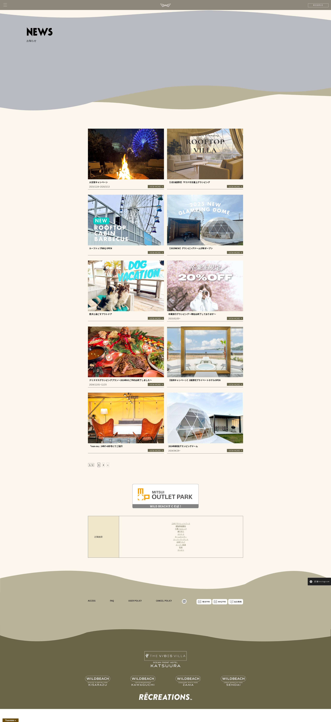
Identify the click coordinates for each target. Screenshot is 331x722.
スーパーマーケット (180, 539)
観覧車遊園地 (181, 526)
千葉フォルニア (181, 529)
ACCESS (92, 600)
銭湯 (180, 547)
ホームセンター (181, 536)
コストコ (180, 534)
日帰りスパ (181, 542)
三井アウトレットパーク (181, 523)
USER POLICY (135, 600)
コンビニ (180, 550)
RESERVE (318, 5)
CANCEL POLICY (164, 600)
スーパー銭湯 (181, 544)
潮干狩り (180, 531)
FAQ (112, 600)
